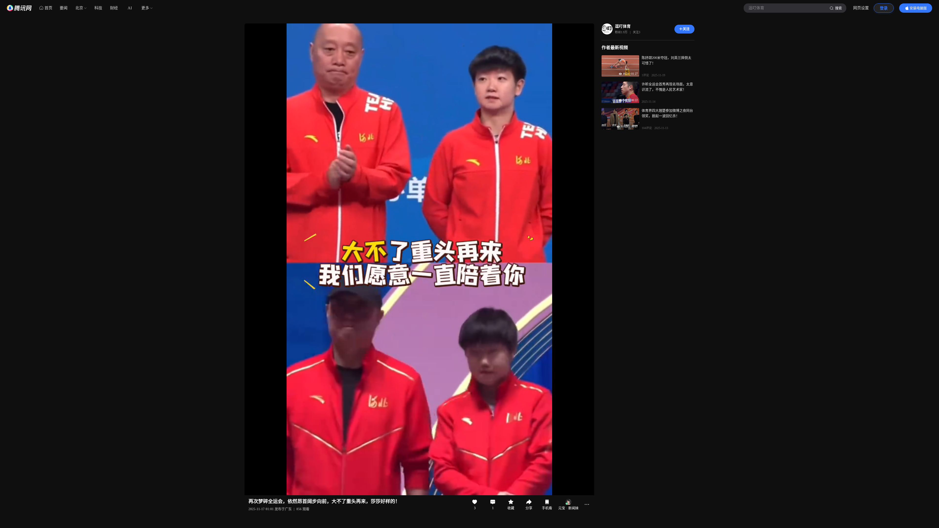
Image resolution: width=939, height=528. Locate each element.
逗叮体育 (623, 26)
